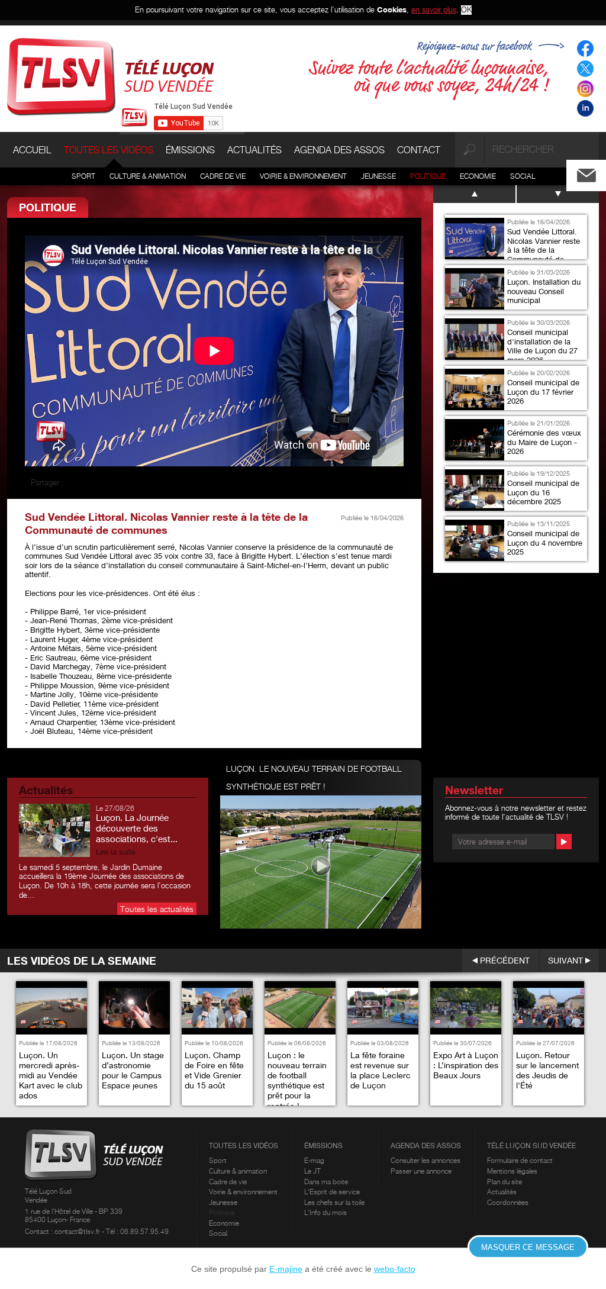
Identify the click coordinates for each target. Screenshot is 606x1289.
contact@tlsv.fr (78, 1231)
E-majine (285, 1269)
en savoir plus (433, 9)
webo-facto (394, 1269)
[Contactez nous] (596, 172)
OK (466, 9)
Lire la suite (116, 851)
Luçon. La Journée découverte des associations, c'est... (137, 828)
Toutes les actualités (157, 909)
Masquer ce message (528, 1247)
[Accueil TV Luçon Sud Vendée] (110, 75)
